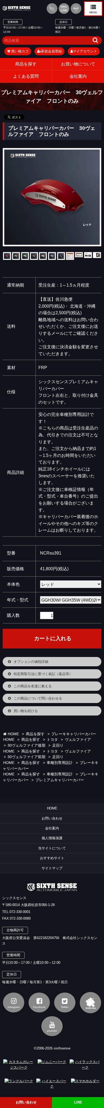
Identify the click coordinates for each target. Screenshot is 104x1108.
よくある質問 (26, 76)
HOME (13, 734)
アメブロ (90, 1002)
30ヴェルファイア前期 (26, 757)
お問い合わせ (52, 818)
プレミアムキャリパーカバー (59, 780)
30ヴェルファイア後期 (26, 745)
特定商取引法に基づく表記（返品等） (43, 674)
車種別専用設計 (60, 763)
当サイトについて (52, 848)
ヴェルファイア (78, 740)
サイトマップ (52, 868)
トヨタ (52, 740)
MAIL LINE (64, 8)
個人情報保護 (52, 838)
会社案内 (52, 828)
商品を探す (26, 64)
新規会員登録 (51, 51)
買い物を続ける (26, 711)
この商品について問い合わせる (38, 698)
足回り (57, 745)
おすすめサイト (52, 858)
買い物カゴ (19, 51)
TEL (52, 8)
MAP (76, 8)
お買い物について (78, 64)
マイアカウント (85, 51)
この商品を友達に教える (33, 686)
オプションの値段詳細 (31, 662)
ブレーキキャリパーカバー (73, 734)
